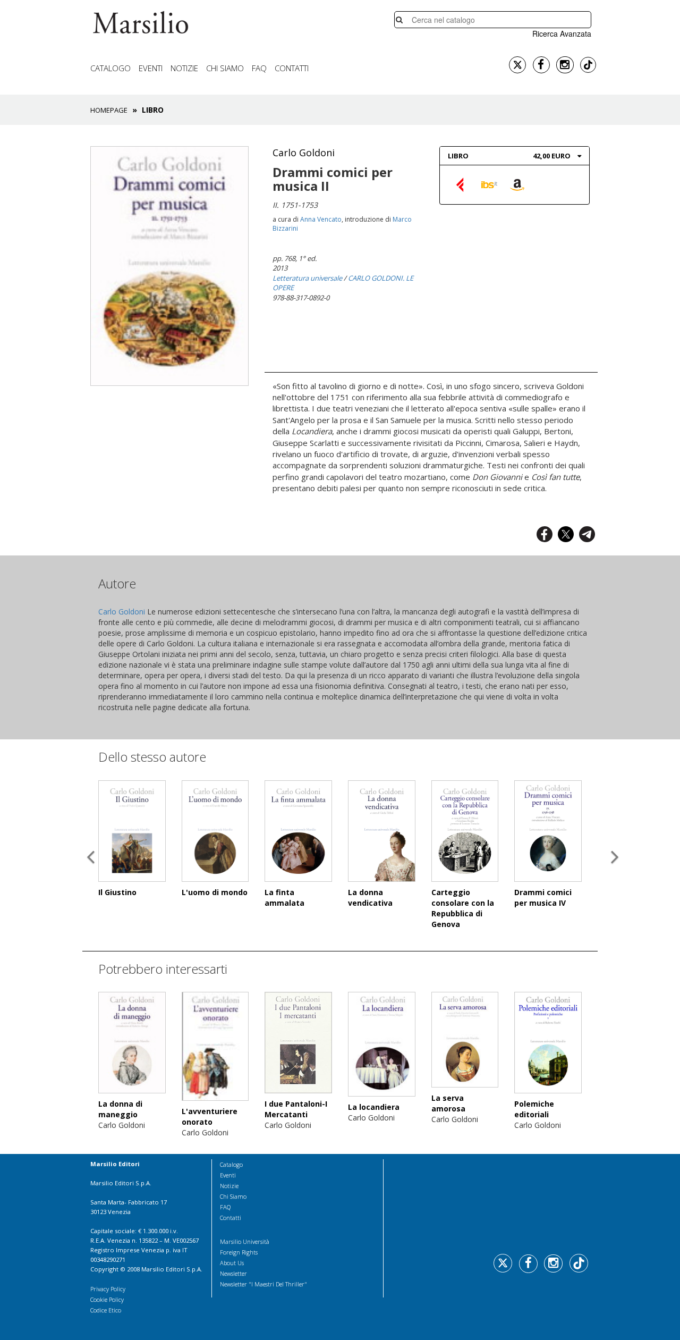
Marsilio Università (244, 1241)
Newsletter (233, 1273)
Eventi (151, 68)
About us (232, 1263)
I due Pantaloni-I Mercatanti (296, 1109)
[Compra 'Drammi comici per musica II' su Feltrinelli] (461, 184)
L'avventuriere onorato (209, 1116)
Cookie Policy (107, 1299)
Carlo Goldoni (304, 152)
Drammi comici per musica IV (543, 897)
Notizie (184, 68)
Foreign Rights (239, 1252)
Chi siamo (225, 68)
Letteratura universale (307, 278)
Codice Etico (105, 1310)
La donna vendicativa (370, 897)
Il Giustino (117, 892)
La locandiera (374, 1107)
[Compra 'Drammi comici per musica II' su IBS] (489, 184)
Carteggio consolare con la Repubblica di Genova (462, 908)
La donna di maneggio (120, 1109)
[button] (90, 885)
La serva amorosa (448, 1103)
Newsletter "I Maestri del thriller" (263, 1284)
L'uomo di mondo (215, 892)
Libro (458, 156)
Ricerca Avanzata (561, 33)
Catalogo (110, 68)
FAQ (259, 68)
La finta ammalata (284, 897)
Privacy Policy (107, 1289)
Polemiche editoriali (534, 1109)
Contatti (292, 68)
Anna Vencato (321, 219)
